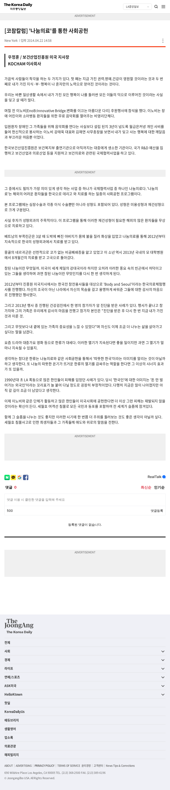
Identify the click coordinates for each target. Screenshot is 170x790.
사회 (7, 651)
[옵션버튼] (163, 40)
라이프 (8, 668)
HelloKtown (13, 694)
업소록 (8, 737)
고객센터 (98, 766)
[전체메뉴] (163, 6)
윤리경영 (86, 766)
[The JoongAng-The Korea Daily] (19, 626)
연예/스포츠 (12, 677)
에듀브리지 (11, 720)
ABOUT (8, 766)
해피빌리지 (11, 754)
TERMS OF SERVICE (68, 766)
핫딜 (7, 703)
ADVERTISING (24, 766)
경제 (7, 659)
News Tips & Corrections (120, 766)
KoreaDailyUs (14, 711)
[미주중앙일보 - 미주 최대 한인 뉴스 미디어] (18, 6)
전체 (7, 642)
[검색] (156, 6)
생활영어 (10, 728)
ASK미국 (10, 685)
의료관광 (10, 746)
